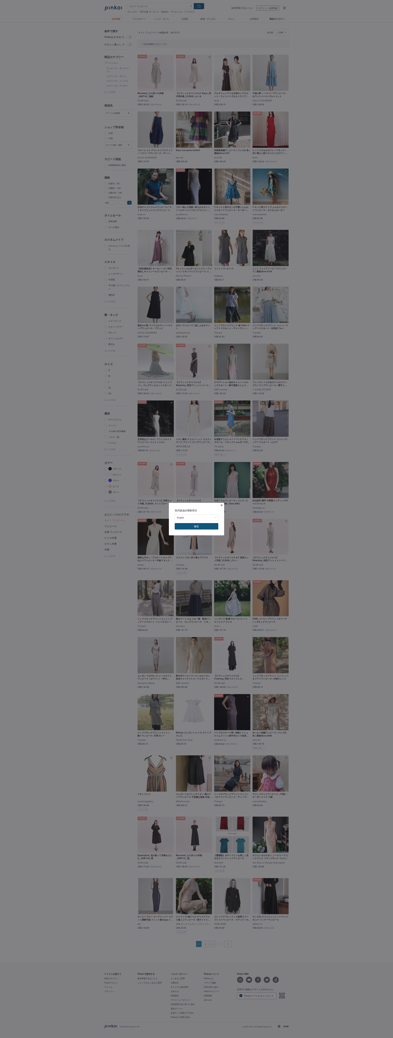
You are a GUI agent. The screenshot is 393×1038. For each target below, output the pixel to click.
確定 (196, 526)
